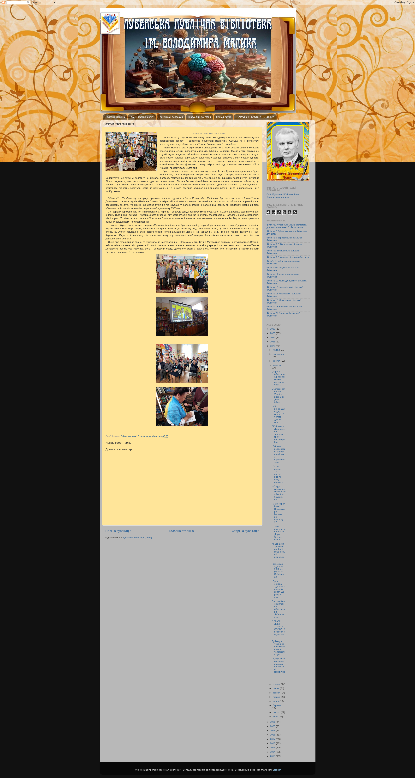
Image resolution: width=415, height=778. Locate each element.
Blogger (277, 770)
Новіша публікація (118, 531)
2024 (273, 337)
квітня (276, 701)
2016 (273, 743)
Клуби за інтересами (171, 116)
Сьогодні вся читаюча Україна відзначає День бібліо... (278, 395)
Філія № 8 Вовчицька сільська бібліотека (288, 257)
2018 (273, 735)
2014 (273, 752)
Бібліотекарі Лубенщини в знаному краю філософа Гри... (278, 434)
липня (276, 688)
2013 (273, 756)
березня (277, 705)
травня (277, 697)
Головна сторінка (115, 116)
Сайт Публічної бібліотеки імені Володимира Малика (283, 195)
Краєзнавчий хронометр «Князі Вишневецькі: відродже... (278, 552)
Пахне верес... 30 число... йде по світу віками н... (278, 474)
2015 (273, 747)
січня (276, 716)
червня (277, 693)
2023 (273, 341)
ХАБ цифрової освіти (142, 116)
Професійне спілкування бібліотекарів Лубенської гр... (278, 609)
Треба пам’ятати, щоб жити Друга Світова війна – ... (278, 533)
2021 (273, 722)
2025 (273, 333)
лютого (277, 712)
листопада (278, 354)
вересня (277, 365)
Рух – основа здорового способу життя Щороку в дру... (278, 589)
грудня (276, 350)
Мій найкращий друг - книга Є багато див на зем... (278, 414)
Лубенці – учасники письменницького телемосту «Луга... (278, 648)
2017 (273, 739)
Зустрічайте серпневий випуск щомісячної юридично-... (278, 666)
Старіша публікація (245, 531)
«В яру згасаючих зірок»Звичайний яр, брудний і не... (278, 493)
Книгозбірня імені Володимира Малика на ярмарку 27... (278, 513)
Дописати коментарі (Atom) (137, 537)
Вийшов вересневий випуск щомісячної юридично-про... (278, 454)
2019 (273, 730)
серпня (277, 684)
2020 (273, 726)
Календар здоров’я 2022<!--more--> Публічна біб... (278, 570)
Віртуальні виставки (199, 116)
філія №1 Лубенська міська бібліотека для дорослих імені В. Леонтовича (287, 226)
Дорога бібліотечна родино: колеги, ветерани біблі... (278, 378)
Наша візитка (223, 116)
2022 (273, 346)
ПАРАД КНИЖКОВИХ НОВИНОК (255, 116)
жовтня (277, 361)
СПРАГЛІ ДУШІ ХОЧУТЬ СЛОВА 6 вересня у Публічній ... (278, 629)
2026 (273, 329)
